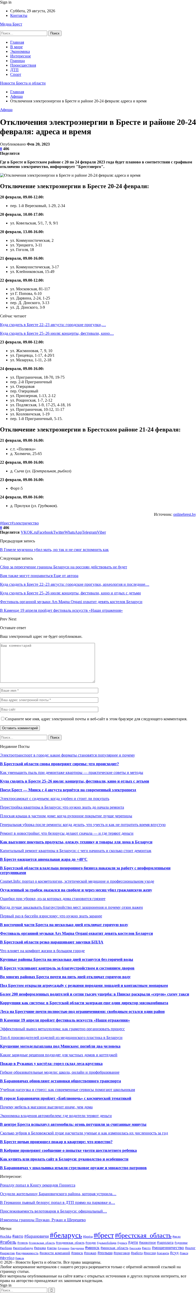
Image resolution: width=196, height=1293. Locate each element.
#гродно (90, 1242)
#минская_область (114, 1248)
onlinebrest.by (184, 514)
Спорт (15, 74)
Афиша (6, 109)
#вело (177, 1236)
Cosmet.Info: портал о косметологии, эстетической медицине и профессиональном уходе (77, 881)
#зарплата (165, 1242)
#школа (19, 1258)
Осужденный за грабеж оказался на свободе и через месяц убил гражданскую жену (76, 890)
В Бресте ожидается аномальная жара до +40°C (44, 859)
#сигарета (163, 1253)
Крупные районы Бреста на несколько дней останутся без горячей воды (66, 959)
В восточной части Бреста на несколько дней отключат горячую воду (64, 925)
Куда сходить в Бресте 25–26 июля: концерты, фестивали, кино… (57, 333)
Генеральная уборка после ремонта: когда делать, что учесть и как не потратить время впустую (83, 824)
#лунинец (63, 1248)
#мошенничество (168, 1247)
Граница (17, 60)
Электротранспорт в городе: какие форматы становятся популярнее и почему (67, 755)
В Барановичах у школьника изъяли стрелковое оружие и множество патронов (73, 1168)
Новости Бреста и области (23, 83)
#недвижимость (27, 1253)
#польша (105, 1252)
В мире (16, 47)
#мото (146, 1248)
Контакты (18, 15)
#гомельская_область (42, 1242)
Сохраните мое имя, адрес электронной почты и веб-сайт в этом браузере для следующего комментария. (96, 719)
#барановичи (36, 1236)
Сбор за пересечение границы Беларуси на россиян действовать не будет (63, 567)
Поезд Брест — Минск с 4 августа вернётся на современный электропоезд (68, 790)
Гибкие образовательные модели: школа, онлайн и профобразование (59, 1072)
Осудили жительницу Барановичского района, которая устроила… (58, 1194)
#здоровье (181, 1242)
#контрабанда (23, 1248)
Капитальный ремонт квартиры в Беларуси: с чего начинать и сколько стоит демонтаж (75, 850)
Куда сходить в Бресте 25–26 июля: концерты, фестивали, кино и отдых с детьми (74, 781)
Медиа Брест (11, 24)
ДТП (14, 70)
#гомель (22, 1242)
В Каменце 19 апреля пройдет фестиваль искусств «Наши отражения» (65, 1020)
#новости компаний (55, 1253)
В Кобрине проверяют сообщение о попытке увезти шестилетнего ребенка (68, 1150)
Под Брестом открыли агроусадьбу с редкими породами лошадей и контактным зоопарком (84, 985)
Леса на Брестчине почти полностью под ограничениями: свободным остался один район (82, 1011)
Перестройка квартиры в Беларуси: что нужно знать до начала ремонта (62, 807)
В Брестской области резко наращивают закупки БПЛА (51, 942)
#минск (92, 1247)
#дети (133, 1242)
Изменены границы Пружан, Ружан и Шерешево (43, 1220)
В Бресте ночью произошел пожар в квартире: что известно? (56, 1142)
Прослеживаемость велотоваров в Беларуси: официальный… (53, 1211)
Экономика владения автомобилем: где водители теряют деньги (56, 1116)
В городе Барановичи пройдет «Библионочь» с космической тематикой (65, 1098)
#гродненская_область (70, 1242)
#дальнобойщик (106, 1242)
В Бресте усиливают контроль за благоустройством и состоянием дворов (67, 968)
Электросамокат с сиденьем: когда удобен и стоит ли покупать (54, 798)
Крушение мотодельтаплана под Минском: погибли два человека (60, 1046)
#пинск (77, 1253)
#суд (174, 1252)
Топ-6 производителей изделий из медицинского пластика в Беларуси (61, 1037)
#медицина (77, 1248)
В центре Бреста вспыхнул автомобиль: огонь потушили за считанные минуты (73, 1124)
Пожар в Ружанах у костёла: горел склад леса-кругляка (51, 1063)
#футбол (7, 1257)
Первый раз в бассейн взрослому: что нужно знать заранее (51, 916)
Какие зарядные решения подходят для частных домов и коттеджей (58, 1055)
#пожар (90, 1253)
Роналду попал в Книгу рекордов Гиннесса (37, 1185)
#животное (147, 1242)
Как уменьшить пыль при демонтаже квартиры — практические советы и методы (71, 772)
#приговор (122, 1253)
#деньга (122, 1242)
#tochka (5, 1236)
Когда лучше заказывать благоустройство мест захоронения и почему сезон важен (71, 907)
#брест (5, 523)
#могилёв (135, 1248)
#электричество (25, 523)
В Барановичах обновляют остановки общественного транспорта (60, 1081)
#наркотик (7, 1253)
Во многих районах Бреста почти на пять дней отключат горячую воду (65, 977)
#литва (52, 1248)
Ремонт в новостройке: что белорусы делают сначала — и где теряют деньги (66, 833)
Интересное (20, 56)
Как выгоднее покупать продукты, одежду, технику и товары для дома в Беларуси (76, 842)
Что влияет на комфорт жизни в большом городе (42, 951)
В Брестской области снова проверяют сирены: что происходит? (59, 764)
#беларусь (66, 1235)
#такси (184, 1253)
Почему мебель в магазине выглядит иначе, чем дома (46, 1107)
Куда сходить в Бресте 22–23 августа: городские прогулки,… (53, 324)
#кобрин (6, 1248)
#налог (190, 1248)
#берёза (88, 1236)
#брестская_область (143, 1235)
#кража (40, 1248)
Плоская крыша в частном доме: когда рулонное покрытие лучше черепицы (66, 816)
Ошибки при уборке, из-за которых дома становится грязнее (52, 898)
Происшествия (23, 65)
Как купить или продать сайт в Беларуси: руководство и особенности (64, 1159)
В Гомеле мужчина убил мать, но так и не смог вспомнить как (54, 549)
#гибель (8, 1242)
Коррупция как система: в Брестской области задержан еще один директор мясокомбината (84, 1003)
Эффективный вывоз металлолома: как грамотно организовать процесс (62, 1029)
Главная (17, 42)
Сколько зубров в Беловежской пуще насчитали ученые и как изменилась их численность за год (84, 1133)
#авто (17, 1236)
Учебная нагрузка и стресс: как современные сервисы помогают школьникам (67, 1089)
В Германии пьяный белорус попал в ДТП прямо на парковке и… (57, 1202)
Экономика (20, 51)
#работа (137, 1253)
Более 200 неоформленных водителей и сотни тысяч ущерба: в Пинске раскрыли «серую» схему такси (94, 994)
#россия (150, 1253)
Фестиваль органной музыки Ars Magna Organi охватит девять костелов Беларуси (76, 933)
